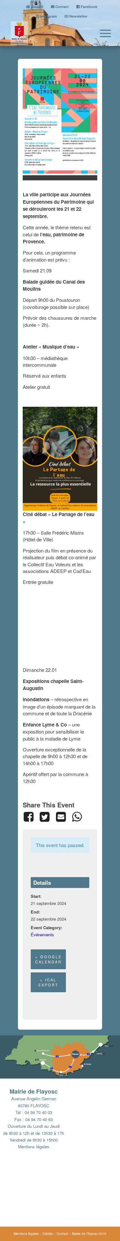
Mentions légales (33, 1146)
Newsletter (77, 16)
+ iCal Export (48, 982)
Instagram (48, 16)
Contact (61, 6)
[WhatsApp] (77, 816)
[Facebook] (29, 816)
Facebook (88, 6)
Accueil (36, 6)
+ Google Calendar (48, 959)
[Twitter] (44, 816)
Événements (42, 934)
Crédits (48, 1233)
